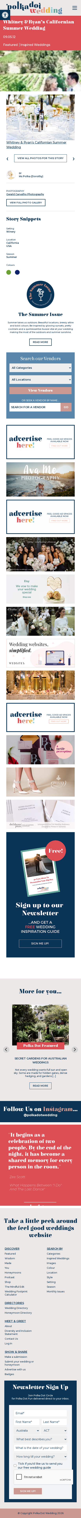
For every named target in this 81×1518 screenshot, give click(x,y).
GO (66, 407)
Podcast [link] (10, 1277)
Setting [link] (51, 1282)
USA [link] (9, 246)
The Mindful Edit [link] (14, 1286)
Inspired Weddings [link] (35, 45)
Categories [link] (53, 1253)
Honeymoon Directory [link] (18, 1312)
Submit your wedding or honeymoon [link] (19, 1363)
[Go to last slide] (6, 1049)
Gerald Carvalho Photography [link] (25, 194)
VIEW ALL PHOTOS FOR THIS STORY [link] (40, 158)
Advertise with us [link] (15, 1369)
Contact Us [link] (11, 1338)
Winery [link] (10, 231)
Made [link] (8, 1263)
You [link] (7, 1267)
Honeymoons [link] (13, 1272)
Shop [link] (8, 1282)
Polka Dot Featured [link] (40, 1046)
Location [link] (52, 1272)
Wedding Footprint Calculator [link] (16, 1293)
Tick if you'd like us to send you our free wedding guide (40, 1465)
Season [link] (51, 1286)
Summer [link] (11, 257)
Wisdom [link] (10, 1258)
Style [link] (50, 1277)
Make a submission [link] (16, 1356)
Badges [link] (9, 1374)
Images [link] (51, 1263)
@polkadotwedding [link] (40, 1115)
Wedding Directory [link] (16, 1308)
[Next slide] (75, 1049)
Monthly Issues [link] (55, 1291)
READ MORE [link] (40, 342)
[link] (5, 15)
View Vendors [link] (40, 390)
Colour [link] (51, 1267)
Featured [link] (10, 45)
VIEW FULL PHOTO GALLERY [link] (26, 202)
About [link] (8, 1326)
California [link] (12, 242)
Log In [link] (8, 1343)
